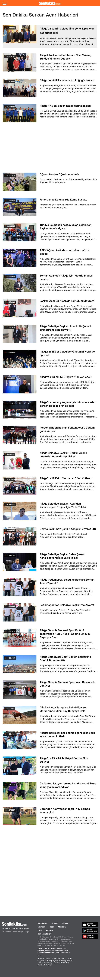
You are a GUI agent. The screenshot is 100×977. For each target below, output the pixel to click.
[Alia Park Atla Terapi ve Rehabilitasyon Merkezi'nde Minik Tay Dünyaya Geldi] (19, 716)
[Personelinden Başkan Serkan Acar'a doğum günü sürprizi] (19, 436)
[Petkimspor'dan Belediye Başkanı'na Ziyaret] (19, 613)
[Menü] (4, 3)
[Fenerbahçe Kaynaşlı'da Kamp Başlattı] (19, 208)
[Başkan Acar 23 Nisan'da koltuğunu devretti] (19, 309)
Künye (26, 932)
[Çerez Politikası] (59, 961)
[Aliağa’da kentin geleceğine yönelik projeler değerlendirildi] (19, 36)
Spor (52, 927)
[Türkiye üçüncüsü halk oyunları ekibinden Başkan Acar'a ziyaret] (19, 233)
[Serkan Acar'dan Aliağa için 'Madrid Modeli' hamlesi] (19, 284)
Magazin (62, 927)
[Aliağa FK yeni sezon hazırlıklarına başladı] (19, 114)
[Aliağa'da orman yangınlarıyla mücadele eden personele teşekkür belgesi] (19, 411)
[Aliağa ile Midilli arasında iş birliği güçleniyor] (19, 89)
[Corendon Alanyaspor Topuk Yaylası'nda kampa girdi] (19, 817)
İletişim (20, 932)
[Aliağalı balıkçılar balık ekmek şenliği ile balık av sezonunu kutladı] (19, 741)
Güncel (55, 923)
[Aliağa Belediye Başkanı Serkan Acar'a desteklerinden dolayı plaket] (19, 461)
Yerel (40, 930)
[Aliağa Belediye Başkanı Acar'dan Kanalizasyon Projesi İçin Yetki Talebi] (19, 512)
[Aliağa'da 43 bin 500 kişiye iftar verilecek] (19, 385)
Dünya (65, 923)
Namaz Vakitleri (44, 934)
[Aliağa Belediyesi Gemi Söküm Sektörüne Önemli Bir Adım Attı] (19, 665)
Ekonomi (41, 927)
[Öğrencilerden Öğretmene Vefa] (19, 183)
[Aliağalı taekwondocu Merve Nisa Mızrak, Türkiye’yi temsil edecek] (19, 64)
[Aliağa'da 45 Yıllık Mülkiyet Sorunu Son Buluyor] (19, 767)
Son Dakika (42, 923)
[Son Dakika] (50, 3)
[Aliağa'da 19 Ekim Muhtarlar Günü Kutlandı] (19, 487)
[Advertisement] (50, 147)
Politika (49, 930)
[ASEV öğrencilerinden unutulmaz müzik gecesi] (19, 259)
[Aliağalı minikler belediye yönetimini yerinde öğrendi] (19, 360)
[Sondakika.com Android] (90, 930)
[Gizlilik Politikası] (58, 959)
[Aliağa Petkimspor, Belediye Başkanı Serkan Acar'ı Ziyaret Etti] (19, 588)
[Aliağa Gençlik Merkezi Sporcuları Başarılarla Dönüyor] (19, 691)
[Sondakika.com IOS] (90, 924)
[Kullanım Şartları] (44, 959)
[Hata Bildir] (48, 965)
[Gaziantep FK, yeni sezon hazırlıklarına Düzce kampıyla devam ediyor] (19, 792)
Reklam (14, 932)
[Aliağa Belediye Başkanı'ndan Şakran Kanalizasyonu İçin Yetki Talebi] (19, 563)
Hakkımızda (6, 932)
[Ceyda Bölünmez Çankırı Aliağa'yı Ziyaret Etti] (19, 537)
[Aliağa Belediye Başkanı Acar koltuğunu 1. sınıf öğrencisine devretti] (19, 335)
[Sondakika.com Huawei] (90, 936)
